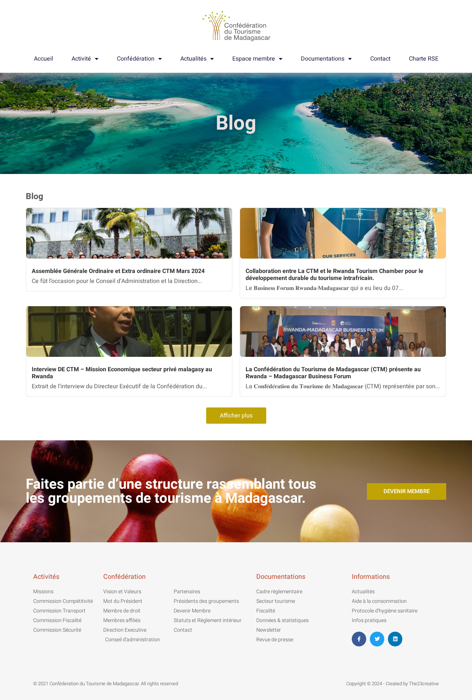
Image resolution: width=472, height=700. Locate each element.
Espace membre (253, 58)
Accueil (43, 58)
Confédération (136, 58)
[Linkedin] (395, 639)
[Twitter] (377, 639)
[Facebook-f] (359, 639)
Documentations (322, 58)
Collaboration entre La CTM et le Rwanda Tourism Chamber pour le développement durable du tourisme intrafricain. (334, 275)
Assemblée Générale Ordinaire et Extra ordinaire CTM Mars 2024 (118, 271)
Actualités (193, 58)
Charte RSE (423, 58)
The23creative (424, 683)
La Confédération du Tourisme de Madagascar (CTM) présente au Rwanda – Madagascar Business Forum (333, 373)
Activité (81, 58)
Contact (380, 58)
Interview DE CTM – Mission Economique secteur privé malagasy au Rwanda (122, 373)
